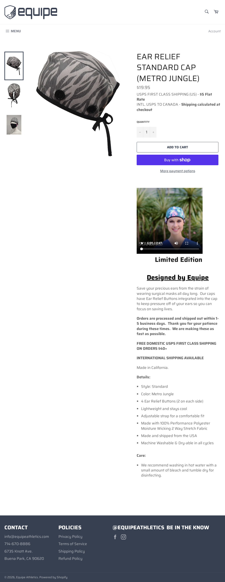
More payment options (177, 171)
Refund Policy (70, 558)
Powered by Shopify (53, 577)
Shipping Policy (71, 551)
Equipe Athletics (27, 577)
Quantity (143, 122)
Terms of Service (72, 544)
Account (214, 31)
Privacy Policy (70, 536)
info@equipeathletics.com (26, 536)
